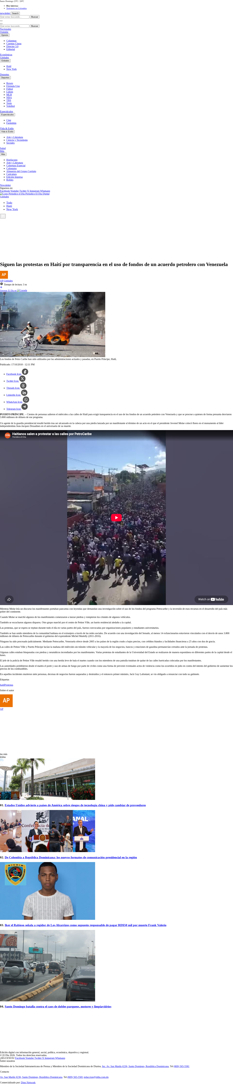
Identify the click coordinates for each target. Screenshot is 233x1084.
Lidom (9, 91)
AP (2, 280)
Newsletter (5, 185)
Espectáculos (6, 111)
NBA (9, 97)
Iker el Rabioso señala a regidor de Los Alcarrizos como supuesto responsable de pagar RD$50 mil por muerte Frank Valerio (85, 925)
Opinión (4, 32)
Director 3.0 (12, 46)
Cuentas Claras (13, 43)
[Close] (1, 23)
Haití (8, 66)
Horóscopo (11, 159)
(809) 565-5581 (181, 1066)
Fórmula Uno (13, 86)
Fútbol (9, 89)
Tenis (9, 103)
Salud (3, 148)
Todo (9, 202)
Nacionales (5, 29)
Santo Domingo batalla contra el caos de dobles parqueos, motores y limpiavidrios (58, 1006)
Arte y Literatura (14, 137)
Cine (8, 120)
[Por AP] (4, 278)
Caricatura (11, 174)
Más (2, 151)
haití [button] (2, 685)
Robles (9, 179)
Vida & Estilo (7, 128)
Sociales (10, 143)
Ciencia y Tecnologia (17, 140)
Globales (4, 57)
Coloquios (11, 168)
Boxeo (9, 83)
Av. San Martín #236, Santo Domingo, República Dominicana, (31, 1077)
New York (11, 69)
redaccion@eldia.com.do (96, 1077)
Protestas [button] (8, 685)
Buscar (34, 17)
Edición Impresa (14, 177)
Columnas (11, 40)
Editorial (10, 49)
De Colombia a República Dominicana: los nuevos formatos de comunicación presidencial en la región (71, 857)
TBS (8, 100)
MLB (9, 94)
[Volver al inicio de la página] (3, 216)
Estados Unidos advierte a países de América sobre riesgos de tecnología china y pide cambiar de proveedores (75, 805)
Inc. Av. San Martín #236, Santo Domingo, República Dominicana (135, 1066)
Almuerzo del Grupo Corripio (21, 171)
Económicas (6, 54)
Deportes (4, 74)
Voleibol (10, 106)
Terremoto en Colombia (16, 8)
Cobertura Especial (15, 165)
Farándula (11, 123)
